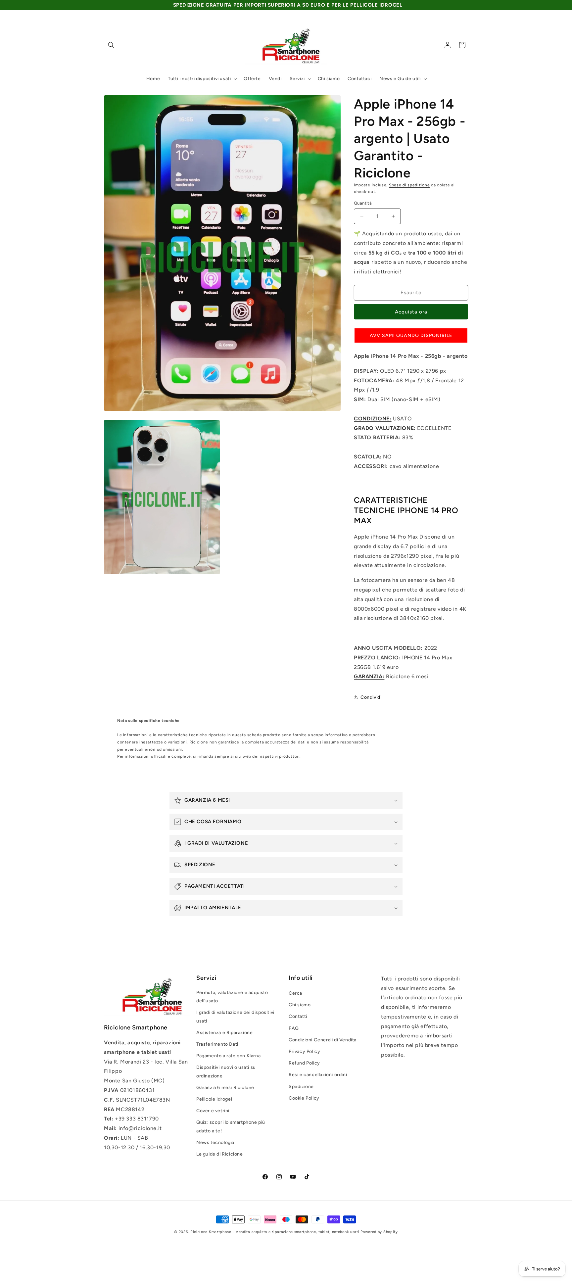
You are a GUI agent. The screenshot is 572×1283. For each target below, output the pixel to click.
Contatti (298, 1016)
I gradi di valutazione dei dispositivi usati (235, 1016)
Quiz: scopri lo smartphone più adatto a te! (230, 1126)
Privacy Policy (304, 1051)
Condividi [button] (370, 697)
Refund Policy (304, 1063)
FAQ (294, 1028)
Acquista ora (411, 312)
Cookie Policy (304, 1098)
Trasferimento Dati (217, 1044)
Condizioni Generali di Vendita (323, 1040)
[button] (111, 45)
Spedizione (301, 1086)
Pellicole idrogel (214, 1099)
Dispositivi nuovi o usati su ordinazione (226, 1071)
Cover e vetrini (212, 1111)
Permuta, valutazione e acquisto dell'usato (232, 997)
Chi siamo (299, 1005)
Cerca (295, 993)
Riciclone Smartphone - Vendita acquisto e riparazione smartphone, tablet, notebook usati (274, 1232)
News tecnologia (215, 1142)
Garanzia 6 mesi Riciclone (225, 1087)
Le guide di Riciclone (219, 1154)
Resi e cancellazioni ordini (318, 1074)
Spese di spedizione (409, 185)
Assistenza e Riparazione (224, 1032)
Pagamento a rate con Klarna (228, 1056)
